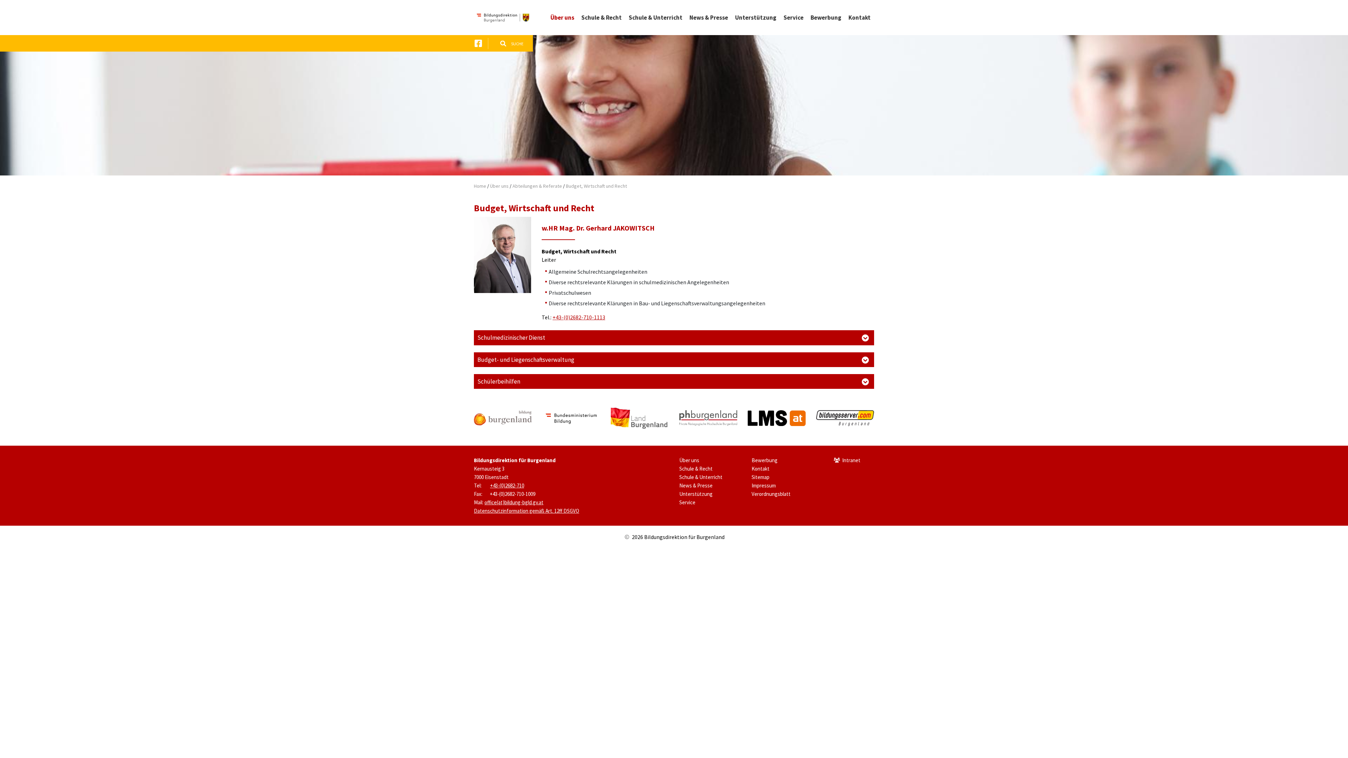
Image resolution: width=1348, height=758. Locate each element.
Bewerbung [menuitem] (826, 17)
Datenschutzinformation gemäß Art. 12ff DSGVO (526, 510)
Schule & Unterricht (700, 477)
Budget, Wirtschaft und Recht (596, 186)
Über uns (499, 186)
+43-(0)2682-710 (507, 485)
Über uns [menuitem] (562, 17)
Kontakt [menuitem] (859, 17)
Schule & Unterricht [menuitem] (655, 17)
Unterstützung (696, 494)
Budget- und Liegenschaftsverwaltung (525, 360)
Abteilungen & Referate (537, 186)
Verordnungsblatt (771, 494)
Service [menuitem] (794, 17)
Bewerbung (765, 460)
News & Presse (696, 485)
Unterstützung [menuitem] (756, 17)
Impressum (764, 485)
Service (687, 502)
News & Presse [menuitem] (708, 17)
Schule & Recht (696, 468)
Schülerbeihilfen (498, 381)
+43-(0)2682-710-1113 (579, 317)
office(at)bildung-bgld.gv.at (513, 502)
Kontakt (760, 468)
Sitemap (760, 477)
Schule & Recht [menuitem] (601, 17)
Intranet (851, 460)
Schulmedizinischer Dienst (511, 337)
